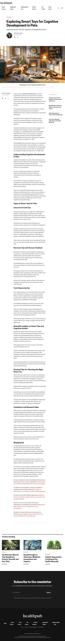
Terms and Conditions (33, 627)
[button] (62, 8)
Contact (26, 627)
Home (5, 623)
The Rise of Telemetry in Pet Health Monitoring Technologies (29, 506)
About (22, 627)
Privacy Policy (41, 627)
